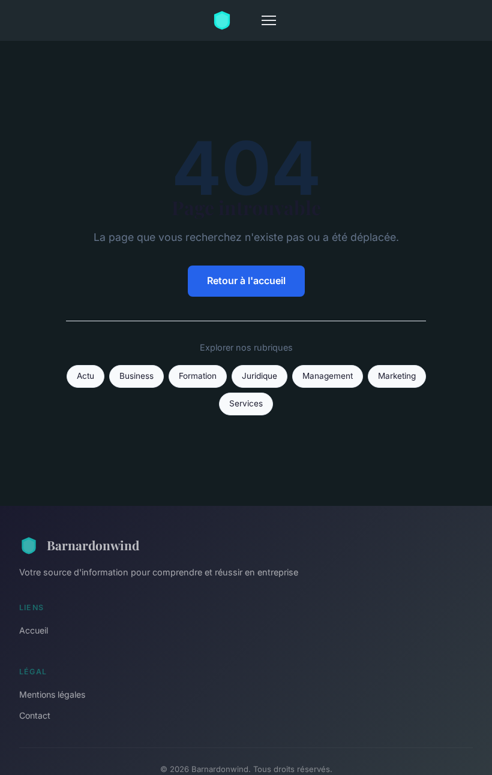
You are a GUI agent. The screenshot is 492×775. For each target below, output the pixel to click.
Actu (85, 376)
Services (246, 403)
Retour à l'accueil (246, 281)
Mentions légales (52, 694)
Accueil (33, 630)
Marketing (397, 376)
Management (327, 376)
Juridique (259, 376)
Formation (198, 376)
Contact (34, 715)
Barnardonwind (93, 544)
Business (136, 376)
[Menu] (269, 20)
